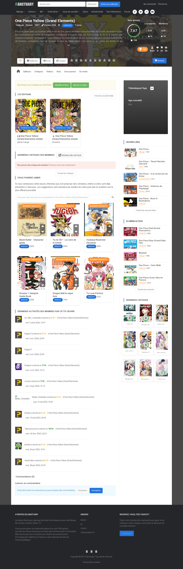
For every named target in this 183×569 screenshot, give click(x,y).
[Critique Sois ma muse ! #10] (162, 340)
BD (41, 11)
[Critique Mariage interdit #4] (130, 367)
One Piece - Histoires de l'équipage (150, 187)
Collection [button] (33, 61)
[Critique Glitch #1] (130, 312)
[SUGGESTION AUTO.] (32, 225)
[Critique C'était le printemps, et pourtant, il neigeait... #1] (162, 367)
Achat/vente (97, 11)
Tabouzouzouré (31, 429)
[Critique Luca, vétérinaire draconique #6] (130, 339)
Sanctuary (90, 557)
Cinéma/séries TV (88, 533)
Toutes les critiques (65, 173)
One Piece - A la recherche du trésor (153, 175)
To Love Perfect (94, 293)
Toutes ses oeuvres (146, 289)
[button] (20, 61)
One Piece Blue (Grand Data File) (152, 241)
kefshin (28, 445)
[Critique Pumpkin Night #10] (146, 313)
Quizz (85, 11)
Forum (127, 11)
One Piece (144, 149)
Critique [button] (62, 61)
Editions (27, 71)
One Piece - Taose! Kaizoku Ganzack (152, 162)
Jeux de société (70, 11)
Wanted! (143, 253)
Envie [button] (48, 61)
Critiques (38, 71)
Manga (19, 11)
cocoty (27, 381)
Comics (31, 11)
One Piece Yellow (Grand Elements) (73, 318)
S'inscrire (162, 4)
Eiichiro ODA (50, 25)
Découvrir (92, 4)
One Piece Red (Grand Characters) (149, 229)
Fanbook (20, 25)
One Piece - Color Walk (150, 265)
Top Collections (113, 11)
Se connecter (149, 4)
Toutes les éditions (103, 96)
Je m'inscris (127, 533)
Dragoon (28, 365)
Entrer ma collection (109, 4)
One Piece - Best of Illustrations (148, 199)
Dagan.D (28, 334)
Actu (59, 71)
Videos (49, 71)
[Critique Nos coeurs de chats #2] (146, 367)
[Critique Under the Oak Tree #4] (162, 313)
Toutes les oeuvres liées (146, 210)
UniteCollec (29, 460)
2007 (37, 25)
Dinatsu (28, 413)
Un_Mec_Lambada (33, 318)
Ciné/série (53, 11)
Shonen (29, 25)
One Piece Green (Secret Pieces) (151, 278)
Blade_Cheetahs (39, 397)
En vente (83, 71)
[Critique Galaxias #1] (146, 340)
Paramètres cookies (91, 562)
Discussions (70, 71)
